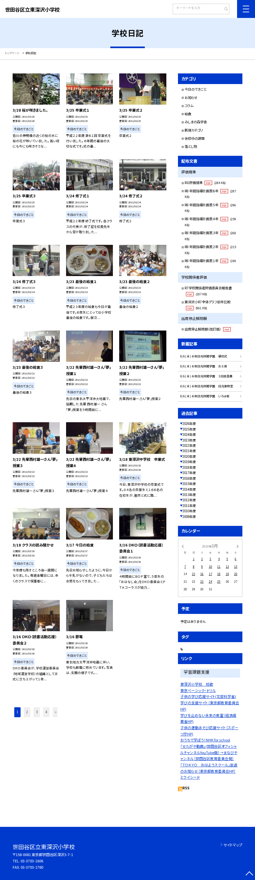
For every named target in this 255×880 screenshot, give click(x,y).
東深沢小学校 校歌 (196, 684)
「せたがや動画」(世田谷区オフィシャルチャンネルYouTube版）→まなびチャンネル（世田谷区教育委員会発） (208, 752)
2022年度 (189, 445)
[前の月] (183, 546)
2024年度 (189, 434)
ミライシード (190, 777)
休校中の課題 (195, 138)
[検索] (223, 10)
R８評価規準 (205, 182)
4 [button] (46, 712)
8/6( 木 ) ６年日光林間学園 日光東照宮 (206, 386)
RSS (186, 788)
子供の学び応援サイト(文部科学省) (208, 696)
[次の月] (238, 546)
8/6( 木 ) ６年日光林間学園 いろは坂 (204, 396)
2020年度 (189, 456)
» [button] (55, 712)
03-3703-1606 (32, 860)
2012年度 (189, 500)
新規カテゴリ (194, 130)
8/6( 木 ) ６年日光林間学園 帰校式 (203, 356)
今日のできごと (196, 89)
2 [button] (27, 712)
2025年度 (189, 429)
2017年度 (189, 472)
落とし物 (191, 146)
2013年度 (189, 494)
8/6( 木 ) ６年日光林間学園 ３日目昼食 (206, 376)
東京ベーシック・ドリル (198, 690)
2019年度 (189, 461)
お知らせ (191, 97)
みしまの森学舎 (196, 121)
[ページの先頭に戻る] (249, 874)
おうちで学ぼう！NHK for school (205, 739)
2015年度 (189, 483)
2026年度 (189, 423)
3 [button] (37, 712)
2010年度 (189, 511)
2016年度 (189, 478)
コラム (189, 105)
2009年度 (189, 516)
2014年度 (189, 489)
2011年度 (189, 505)
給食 (188, 113)
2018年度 (189, 467)
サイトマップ (232, 844)
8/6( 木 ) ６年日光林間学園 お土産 (203, 366)
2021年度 (189, 450)
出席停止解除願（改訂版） (207, 329)
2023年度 (189, 440)
